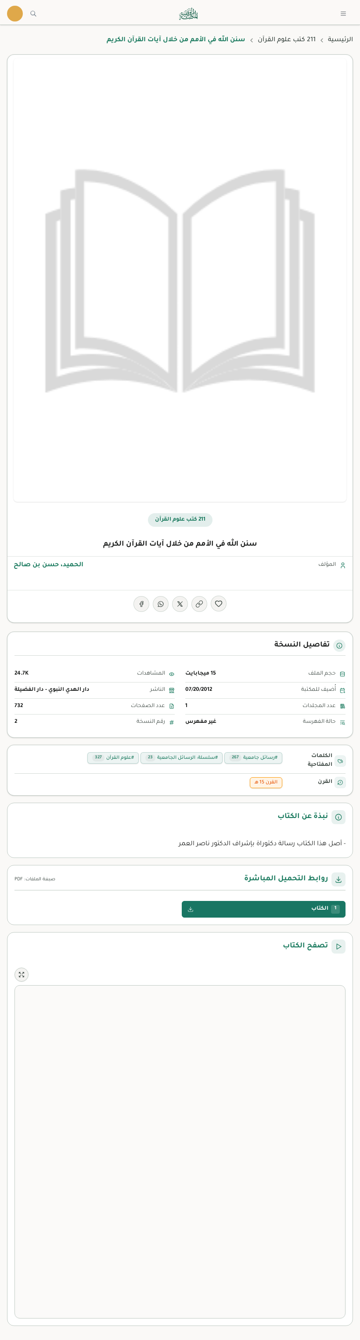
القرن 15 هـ (266, 782)
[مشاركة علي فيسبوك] (141, 604)
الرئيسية (340, 40)
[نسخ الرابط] (199, 604)
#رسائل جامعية (254, 758)
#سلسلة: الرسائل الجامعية (183, 758)
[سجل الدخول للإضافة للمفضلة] (219, 603)
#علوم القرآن (114, 758)
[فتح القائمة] (343, 13)
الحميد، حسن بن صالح (48, 565)
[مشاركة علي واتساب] (161, 604)
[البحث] (33, 13)
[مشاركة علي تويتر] (180, 604)
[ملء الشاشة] (21, 975)
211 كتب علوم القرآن (287, 40)
